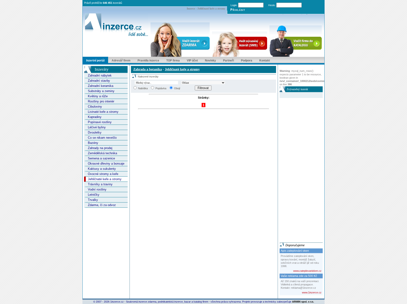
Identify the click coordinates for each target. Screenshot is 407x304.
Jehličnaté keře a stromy (105, 179)
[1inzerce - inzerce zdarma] (116, 25)
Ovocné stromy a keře (103, 174)
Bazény (93, 143)
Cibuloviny (95, 106)
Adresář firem (121, 60)
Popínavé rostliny (100, 122)
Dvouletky (95, 132)
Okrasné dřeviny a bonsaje (106, 163)
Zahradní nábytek (100, 75)
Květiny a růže (98, 96)
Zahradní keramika (100, 86)
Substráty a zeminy (101, 91)
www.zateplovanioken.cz (307, 270)
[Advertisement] (298, 168)
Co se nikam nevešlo (102, 137)
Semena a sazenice (101, 158)
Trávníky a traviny (100, 184)
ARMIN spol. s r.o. (303, 301)
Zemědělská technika (102, 153)
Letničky (93, 194)
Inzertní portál (95, 60)
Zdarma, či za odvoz (102, 205)
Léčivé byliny (97, 127)
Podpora (246, 60)
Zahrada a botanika (147, 69)
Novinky (210, 60)
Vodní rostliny (97, 189)
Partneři (228, 60)
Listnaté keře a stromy (103, 111)
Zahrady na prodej (100, 148)
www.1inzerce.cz (312, 292)
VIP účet (192, 60)
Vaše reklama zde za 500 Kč (299, 276)
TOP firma (173, 60)
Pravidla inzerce (148, 60)
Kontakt (264, 60)
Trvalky (93, 200)
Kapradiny (95, 117)
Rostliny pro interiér (101, 101)
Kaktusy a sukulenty (102, 168)
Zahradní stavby (99, 80)
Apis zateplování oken (295, 250)
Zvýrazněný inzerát (297, 89)
